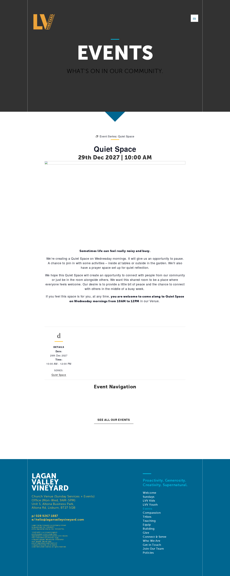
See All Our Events (113, 420)
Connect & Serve (154, 536)
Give (146, 532)
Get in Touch (152, 544)
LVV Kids (149, 500)
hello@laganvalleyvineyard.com (60, 519)
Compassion (152, 512)
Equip (147, 524)
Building (149, 528)
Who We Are (151, 540)
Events (147, 508)
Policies (148, 552)
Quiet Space (59, 374)
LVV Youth (150, 504)
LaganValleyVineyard (50, 482)
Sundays (149, 496)
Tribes (147, 516)
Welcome (149, 492)
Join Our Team (153, 548)
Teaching (149, 520)
